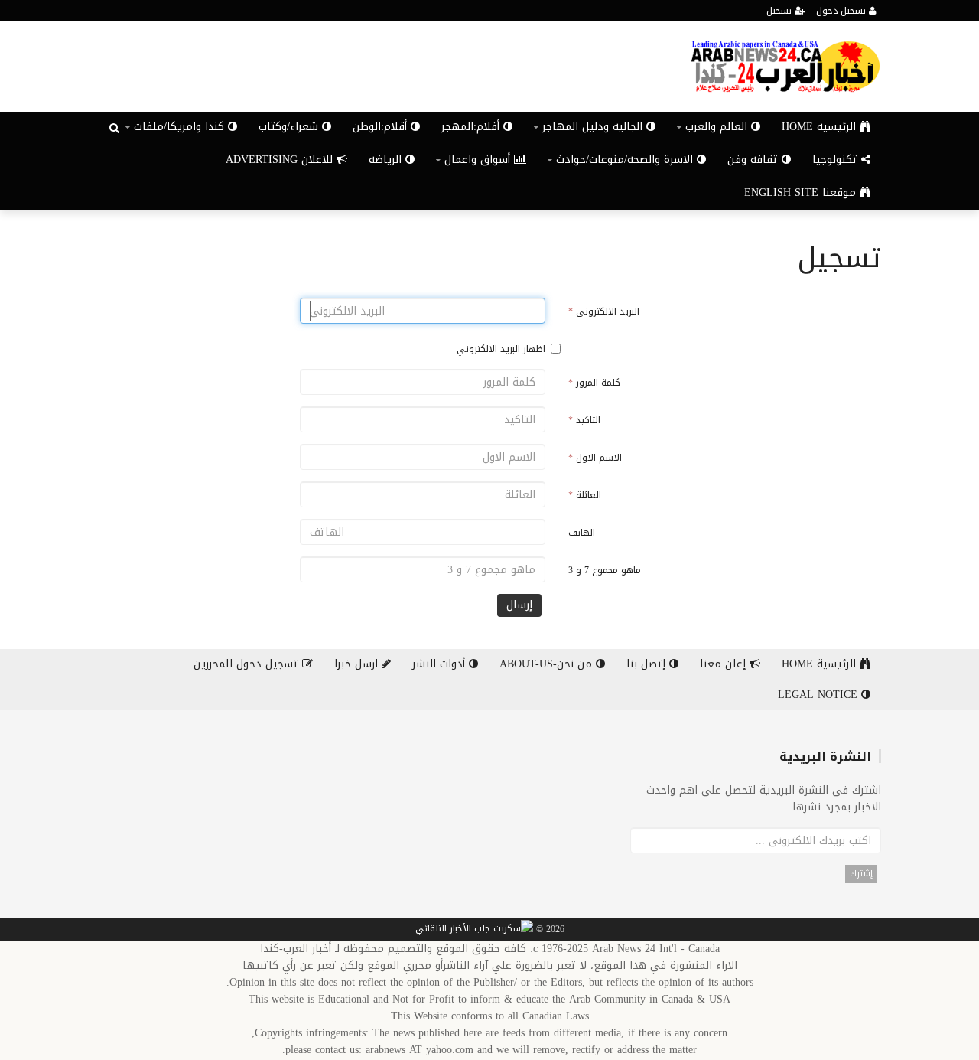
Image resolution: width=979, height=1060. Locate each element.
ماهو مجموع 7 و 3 (604, 570)
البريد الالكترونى (603, 311)
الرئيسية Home (821, 126)
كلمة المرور (594, 382)
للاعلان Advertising (281, 159)
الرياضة (387, 159)
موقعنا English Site (802, 192)
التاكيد (584, 420)
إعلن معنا (725, 664)
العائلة (584, 495)
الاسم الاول (595, 457)
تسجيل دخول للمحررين (248, 664)
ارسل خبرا (358, 664)
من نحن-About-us (547, 664)
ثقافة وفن (754, 159)
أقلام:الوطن (382, 126)
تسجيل (780, 10)
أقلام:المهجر (472, 126)
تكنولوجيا (836, 159)
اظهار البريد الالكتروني (501, 349)
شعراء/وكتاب (290, 126)
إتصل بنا (647, 664)
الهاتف (581, 532)
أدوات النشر (440, 664)
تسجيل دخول (842, 10)
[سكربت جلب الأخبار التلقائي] (474, 929)
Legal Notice (819, 694)
